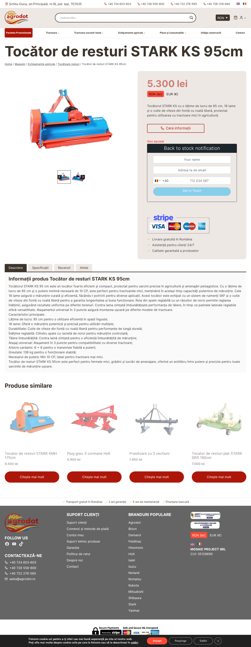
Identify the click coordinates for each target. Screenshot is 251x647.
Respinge (180, 641)
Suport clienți (77, 522)
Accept (157, 641)
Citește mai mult (32, 477)
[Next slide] (83, 177)
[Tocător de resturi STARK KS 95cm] (71, 120)
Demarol (134, 535)
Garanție (73, 548)
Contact (240, 32)
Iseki (131, 560)
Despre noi (75, 560)
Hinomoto (135, 548)
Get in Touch (192, 190)
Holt (131, 554)
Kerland (133, 573)
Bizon (132, 529)
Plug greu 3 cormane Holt (88, 453)
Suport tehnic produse (83, 541)
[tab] (70, 165)
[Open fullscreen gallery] (116, 165)
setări (134, 642)
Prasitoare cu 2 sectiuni (149, 453)
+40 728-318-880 (218, 3)
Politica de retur (78, 554)
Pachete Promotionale (18, 32)
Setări (203, 641)
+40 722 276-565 (185, 3)
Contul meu (75, 535)
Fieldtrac (134, 541)
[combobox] (160, 180)
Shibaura (134, 598)
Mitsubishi (135, 592)
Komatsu (134, 579)
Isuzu (132, 566)
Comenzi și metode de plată (88, 529)
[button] (245, 17)
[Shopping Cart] (235, 17)
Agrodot (134, 522)
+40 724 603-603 (119, 3)
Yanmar (134, 610)
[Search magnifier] (191, 17)
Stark (132, 604)
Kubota (133, 585)
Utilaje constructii (211, 32)
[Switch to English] (238, 3)
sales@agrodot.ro (22, 579)
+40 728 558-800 (152, 3)
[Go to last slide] (59, 177)
